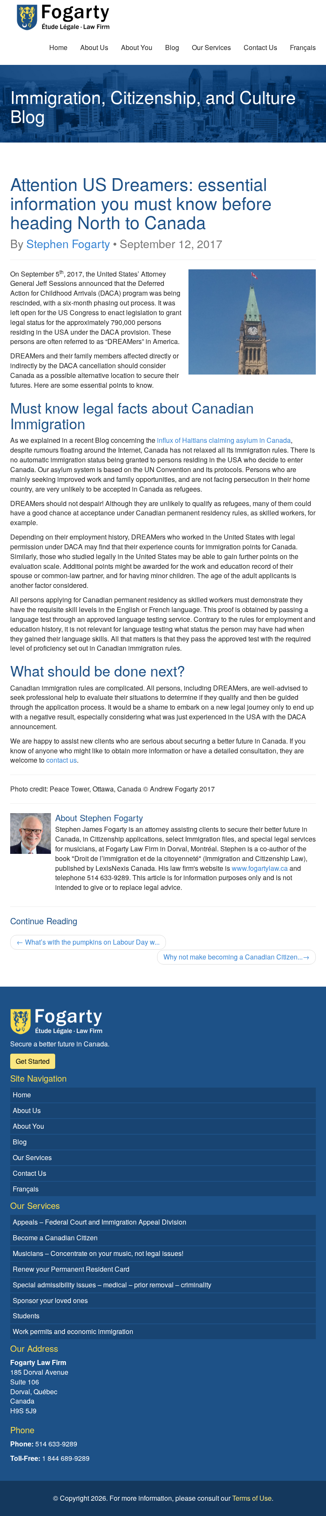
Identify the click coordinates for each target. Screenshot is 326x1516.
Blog (172, 47)
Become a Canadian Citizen (55, 1237)
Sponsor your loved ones (50, 1300)
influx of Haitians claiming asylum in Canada (224, 440)
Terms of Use (252, 1498)
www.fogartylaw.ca (260, 868)
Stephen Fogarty (68, 243)
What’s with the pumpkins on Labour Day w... (88, 942)
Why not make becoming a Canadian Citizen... (236, 957)
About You (136, 47)
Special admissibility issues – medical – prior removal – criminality (112, 1284)
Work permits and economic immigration (73, 1331)
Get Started (33, 1061)
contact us (61, 760)
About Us (94, 47)
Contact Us (260, 47)
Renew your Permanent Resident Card (71, 1269)
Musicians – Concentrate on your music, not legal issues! (98, 1253)
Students (26, 1315)
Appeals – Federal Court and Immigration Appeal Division (99, 1222)
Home (58, 47)
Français (303, 47)
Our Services (211, 47)
